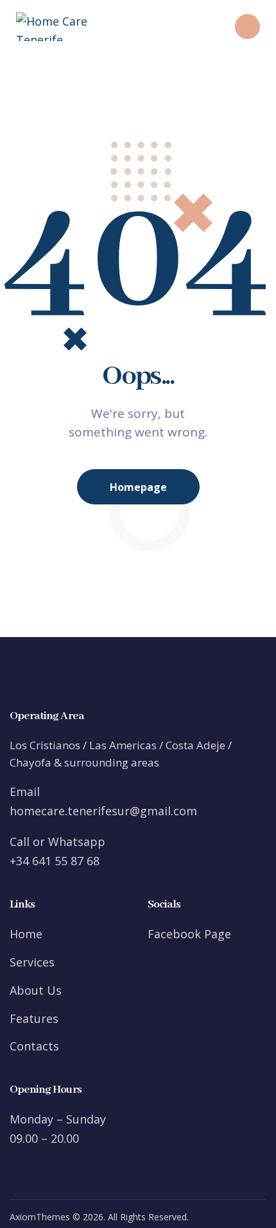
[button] (187, 26)
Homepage (138, 487)
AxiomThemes (40, 1217)
